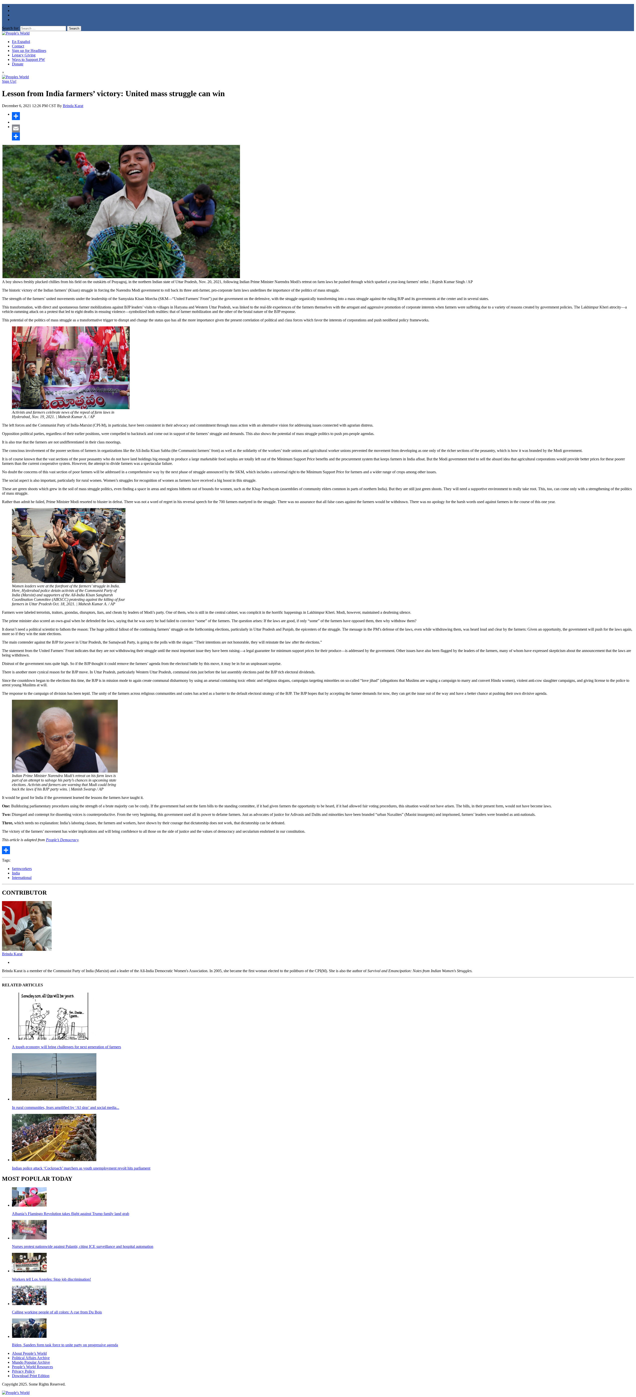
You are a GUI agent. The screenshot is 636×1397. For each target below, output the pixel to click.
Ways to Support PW (28, 59)
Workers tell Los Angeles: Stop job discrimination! (51, 1279)
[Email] (323, 128)
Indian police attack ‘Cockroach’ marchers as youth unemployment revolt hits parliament (81, 1168)
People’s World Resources (32, 1367)
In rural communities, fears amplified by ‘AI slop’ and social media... (65, 1107)
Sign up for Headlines (29, 50)
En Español (21, 42)
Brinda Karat (73, 106)
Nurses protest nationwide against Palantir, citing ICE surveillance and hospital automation (82, 1246)
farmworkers (22, 869)
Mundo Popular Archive (31, 1362)
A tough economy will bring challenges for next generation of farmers (66, 1047)
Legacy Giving (24, 55)
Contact (18, 46)
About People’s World (29, 1353)
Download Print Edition (30, 1376)
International (22, 877)
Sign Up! (9, 81)
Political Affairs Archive (31, 1358)
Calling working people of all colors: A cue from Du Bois (57, 1312)
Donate (17, 64)
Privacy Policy (23, 1371)
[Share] (323, 116)
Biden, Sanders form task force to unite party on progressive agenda (65, 1345)
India (16, 873)
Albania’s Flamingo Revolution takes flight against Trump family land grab (70, 1214)
